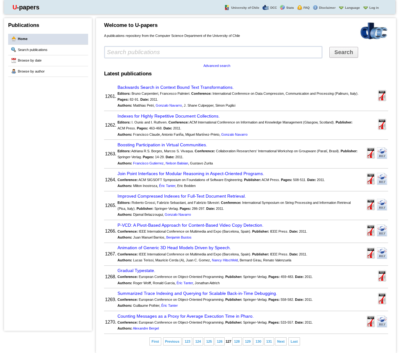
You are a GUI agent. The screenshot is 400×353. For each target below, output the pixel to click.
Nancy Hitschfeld (225, 260)
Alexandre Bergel (146, 328)
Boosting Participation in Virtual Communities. (162, 145)
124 (198, 341)
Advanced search (216, 66)
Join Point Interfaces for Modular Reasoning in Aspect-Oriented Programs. (191, 173)
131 (269, 341)
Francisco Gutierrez (148, 163)
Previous (172, 341)
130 (258, 341)
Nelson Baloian (177, 163)
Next (281, 341)
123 (187, 341)
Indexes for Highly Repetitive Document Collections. (169, 116)
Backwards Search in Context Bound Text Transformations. (176, 87)
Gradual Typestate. (136, 270)
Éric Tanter (167, 186)
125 (209, 341)
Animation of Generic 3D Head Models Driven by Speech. (174, 247)
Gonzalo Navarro (169, 105)
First (155, 341)
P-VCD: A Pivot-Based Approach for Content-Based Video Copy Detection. (190, 225)
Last (294, 341)
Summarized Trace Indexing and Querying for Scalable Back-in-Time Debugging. (197, 293)
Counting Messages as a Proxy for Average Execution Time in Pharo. (186, 316)
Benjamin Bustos (179, 237)
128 (237, 341)
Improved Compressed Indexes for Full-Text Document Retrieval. (182, 196)
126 (219, 341)
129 (248, 341)
